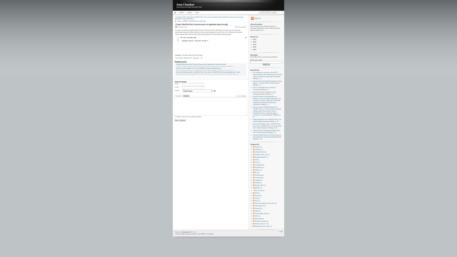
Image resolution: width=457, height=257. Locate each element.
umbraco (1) (259, 208)
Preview (186, 96)
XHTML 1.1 (203, 234)
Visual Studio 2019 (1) (262, 213)
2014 (254, 44)
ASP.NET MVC (193, 21)
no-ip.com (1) (260, 190)
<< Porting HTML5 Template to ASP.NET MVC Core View (193, 17)
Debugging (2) (259, 165)
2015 (254, 47)
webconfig (202, 21)
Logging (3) (258, 180)
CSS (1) (257, 162)
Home (175, 13)
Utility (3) (258, 211)
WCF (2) (257, 216)
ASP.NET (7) (259, 149)
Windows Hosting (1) (261, 221)
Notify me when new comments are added (189, 116)
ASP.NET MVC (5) (260, 152)
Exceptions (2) (259, 167)
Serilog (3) (258, 195)
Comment (178, 96)
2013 (254, 42)
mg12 (183, 234)
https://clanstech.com (257, 30)
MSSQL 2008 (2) (260, 185)
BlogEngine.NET (187, 232)
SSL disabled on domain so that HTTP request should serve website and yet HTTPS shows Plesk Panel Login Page (267, 74)
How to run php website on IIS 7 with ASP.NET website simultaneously (198, 68)
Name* (177, 83)
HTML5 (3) (258, 170)
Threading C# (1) (260, 206)
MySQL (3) (258, 188)
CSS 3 (212, 234)
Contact (189, 12)
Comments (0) (242, 27)
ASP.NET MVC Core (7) (262, 155)
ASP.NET (185, 21)
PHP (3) (257, 193)
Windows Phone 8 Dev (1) (263, 226)
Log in (197, 12)
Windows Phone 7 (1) (262, 224)
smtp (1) (257, 198)
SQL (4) (257, 201)
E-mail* (177, 87)
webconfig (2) (259, 219)
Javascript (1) (259, 177)
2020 (254, 49)
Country (177, 90)
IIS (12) (257, 172)
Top (281, 231)
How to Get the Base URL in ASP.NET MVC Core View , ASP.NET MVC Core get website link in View (208, 72)
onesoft (194, 234)
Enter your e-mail (256, 60)
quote (244, 96)
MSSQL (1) (258, 183)
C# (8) (257, 160)
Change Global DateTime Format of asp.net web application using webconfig (201, 24)
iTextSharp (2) (259, 175)
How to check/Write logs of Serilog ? (264, 87)
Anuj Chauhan (185, 4)
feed (258, 18)
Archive (181, 12)
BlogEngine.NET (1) (261, 157)
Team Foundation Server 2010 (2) (266, 203)
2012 (254, 39)
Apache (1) (258, 147)
